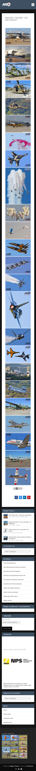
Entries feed (7, 714)
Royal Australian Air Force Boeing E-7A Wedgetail (20, 522)
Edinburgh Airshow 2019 (10, 596)
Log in (5, 710)
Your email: (6, 619)
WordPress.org (8, 722)
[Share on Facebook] (16, 498)
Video (21, 532)
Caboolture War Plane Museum (13, 584)
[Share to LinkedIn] (24, 498)
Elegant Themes (14, 766)
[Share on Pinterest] (28, 498)
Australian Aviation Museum (12, 571)
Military (26, 517)
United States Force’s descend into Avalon (19, 530)
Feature (22, 517)
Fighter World (7, 600)
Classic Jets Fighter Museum (12, 588)
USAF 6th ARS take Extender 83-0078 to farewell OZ (20, 537)
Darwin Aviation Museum (11, 592)
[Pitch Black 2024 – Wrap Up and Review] (6, 516)
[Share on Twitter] (20, 498)
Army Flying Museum (10, 563)
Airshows (18, 525)
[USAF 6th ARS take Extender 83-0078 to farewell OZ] (6, 538)
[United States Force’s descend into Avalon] (6, 531)
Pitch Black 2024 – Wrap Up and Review (20, 515)
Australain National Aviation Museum (15, 567)
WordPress (30, 766)
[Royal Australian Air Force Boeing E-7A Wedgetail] (6, 523)
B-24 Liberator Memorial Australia (14, 579)
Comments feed (8, 718)
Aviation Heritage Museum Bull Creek (14, 575)
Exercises (18, 517)
